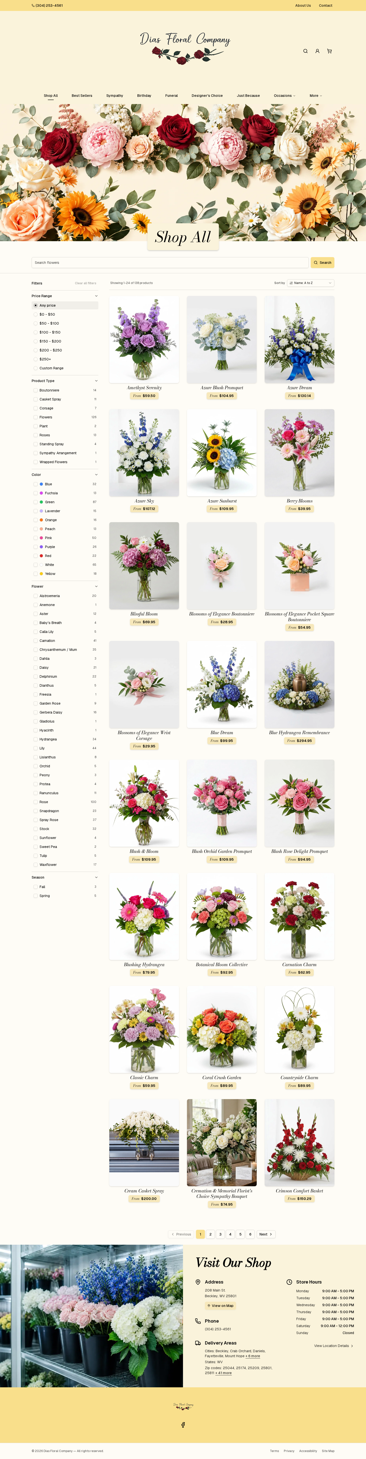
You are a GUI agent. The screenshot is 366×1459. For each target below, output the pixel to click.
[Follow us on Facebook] (183, 1425)
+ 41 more (223, 1373)
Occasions (283, 95)
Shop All (51, 95)
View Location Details (331, 1346)
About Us (303, 5)
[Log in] (317, 51)
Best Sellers (82, 95)
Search (325, 262)
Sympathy (114, 95)
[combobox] (310, 283)
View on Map (223, 1305)
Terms (274, 1451)
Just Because (248, 95)
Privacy (289, 1451)
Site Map (328, 1451)
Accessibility (308, 1451)
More (314, 95)
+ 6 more (252, 1356)
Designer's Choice (207, 95)
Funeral (171, 95)
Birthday (144, 95)
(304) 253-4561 (49, 5)
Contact (325, 5)
